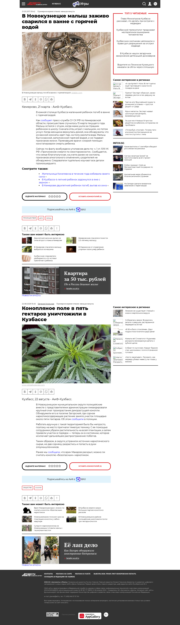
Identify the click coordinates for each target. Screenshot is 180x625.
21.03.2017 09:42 (28, 11)
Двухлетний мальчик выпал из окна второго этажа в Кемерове (48, 239)
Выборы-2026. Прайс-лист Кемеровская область (115, 574)
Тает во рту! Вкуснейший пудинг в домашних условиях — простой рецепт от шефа (140, 104)
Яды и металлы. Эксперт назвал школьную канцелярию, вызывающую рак (139, 113)
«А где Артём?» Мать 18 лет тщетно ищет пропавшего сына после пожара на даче (140, 86)
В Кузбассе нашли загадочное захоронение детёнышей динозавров (135, 54)
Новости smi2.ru (31, 295)
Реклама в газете (82, 574)
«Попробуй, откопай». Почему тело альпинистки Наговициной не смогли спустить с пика (140, 132)
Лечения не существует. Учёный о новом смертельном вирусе (140, 312)
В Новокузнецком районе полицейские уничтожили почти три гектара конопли (92, 519)
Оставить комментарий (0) (90, 196)
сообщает (46, 120)
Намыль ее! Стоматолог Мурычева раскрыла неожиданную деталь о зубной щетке (140, 341)
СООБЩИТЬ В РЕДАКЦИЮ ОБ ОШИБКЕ (59, 577)
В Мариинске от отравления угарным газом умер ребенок (91, 248)
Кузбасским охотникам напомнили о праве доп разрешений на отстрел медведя (136, 43)
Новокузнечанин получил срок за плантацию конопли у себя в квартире (49, 519)
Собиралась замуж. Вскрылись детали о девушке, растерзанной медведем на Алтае (139, 322)
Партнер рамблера (68, 614)
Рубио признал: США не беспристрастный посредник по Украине (138, 167)
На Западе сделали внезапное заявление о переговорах (137, 185)
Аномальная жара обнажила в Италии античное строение (137, 175)
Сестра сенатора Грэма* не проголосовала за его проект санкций (137, 158)
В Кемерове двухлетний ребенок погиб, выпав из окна (74, 185)
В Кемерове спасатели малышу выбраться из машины (47, 248)
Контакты (48, 574)
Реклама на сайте (64, 574)
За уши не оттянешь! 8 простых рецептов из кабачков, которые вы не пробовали (141, 123)
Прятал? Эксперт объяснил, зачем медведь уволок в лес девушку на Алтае (140, 95)
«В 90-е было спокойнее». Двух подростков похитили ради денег (140, 330)
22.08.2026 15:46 (29, 304)
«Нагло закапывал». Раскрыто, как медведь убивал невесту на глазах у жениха (141, 359)
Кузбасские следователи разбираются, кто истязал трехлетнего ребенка (45, 258)
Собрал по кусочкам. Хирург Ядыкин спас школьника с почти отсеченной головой (141, 350)
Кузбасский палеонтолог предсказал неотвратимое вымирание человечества (135, 32)
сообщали (54, 452)
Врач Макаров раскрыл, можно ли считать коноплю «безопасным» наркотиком (49, 510)
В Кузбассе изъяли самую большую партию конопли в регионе (90, 510)
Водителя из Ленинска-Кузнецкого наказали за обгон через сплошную (135, 66)
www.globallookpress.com (33, 385)
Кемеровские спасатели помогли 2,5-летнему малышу (93, 239)
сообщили (77, 419)
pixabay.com (76, 93)
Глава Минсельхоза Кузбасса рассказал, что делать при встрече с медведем (135, 21)
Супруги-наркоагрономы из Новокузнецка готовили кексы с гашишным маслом (48, 528)
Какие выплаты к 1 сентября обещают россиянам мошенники (140, 148)
